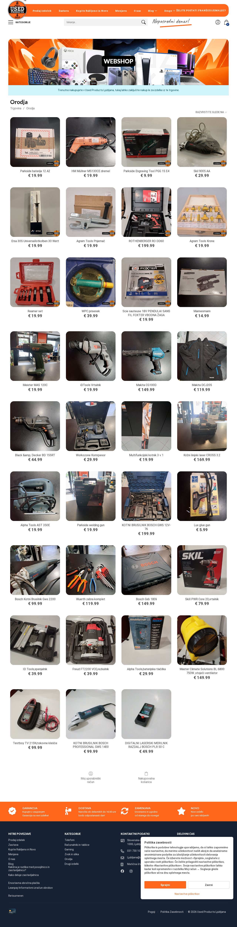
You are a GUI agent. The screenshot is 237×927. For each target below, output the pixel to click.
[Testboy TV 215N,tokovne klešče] (35, 714)
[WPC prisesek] (91, 282)
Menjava (121, 10)
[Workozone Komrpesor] (91, 426)
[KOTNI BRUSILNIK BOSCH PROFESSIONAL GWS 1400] (91, 714)
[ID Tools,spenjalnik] (35, 640)
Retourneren (15, 895)
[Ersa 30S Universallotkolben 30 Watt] (35, 212)
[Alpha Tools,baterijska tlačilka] (146, 640)
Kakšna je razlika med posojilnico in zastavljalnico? (29, 869)
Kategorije (23, 22)
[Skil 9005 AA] (202, 142)
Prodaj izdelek (42, 10)
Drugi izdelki (72, 863)
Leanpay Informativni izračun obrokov (30, 887)
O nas (137, 10)
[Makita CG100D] (146, 356)
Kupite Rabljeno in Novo (92, 10)
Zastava (64, 10)
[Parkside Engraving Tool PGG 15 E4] (146, 142)
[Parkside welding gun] (91, 496)
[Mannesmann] (202, 282)
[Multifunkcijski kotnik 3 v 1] (146, 426)
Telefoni (69, 840)
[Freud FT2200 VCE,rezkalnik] (91, 640)
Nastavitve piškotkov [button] (187, 893)
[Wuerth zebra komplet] (91, 570)
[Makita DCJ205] (202, 356)
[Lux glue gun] (202, 496)
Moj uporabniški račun (91, 780)
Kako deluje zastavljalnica (23, 875)
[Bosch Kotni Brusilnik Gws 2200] (35, 570)
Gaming (69, 849)
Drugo (168, 10)
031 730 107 (134, 850)
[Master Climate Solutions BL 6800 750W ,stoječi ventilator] (202, 640)
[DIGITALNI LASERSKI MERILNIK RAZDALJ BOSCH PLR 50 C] (146, 714)
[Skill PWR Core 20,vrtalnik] (202, 570)
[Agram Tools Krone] (202, 212)
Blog (151, 10)
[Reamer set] (35, 282)
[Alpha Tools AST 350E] (35, 496)
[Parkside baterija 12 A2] (35, 142)
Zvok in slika (72, 854)
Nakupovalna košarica (146, 780)
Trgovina (15, 108)
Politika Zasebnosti (172, 911)
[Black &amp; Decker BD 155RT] (35, 426)
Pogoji (152, 911)
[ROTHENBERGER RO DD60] (146, 212)
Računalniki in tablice (77, 844)
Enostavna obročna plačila (24, 882)
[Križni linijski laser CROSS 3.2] (202, 426)
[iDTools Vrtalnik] (91, 356)
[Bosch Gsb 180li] (146, 570)
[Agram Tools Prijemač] (91, 212)
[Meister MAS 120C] (35, 356)
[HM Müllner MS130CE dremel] (91, 142)
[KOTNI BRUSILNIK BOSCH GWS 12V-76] (146, 496)
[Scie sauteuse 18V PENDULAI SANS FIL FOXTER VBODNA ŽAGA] (146, 282)
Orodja (30, 108)
